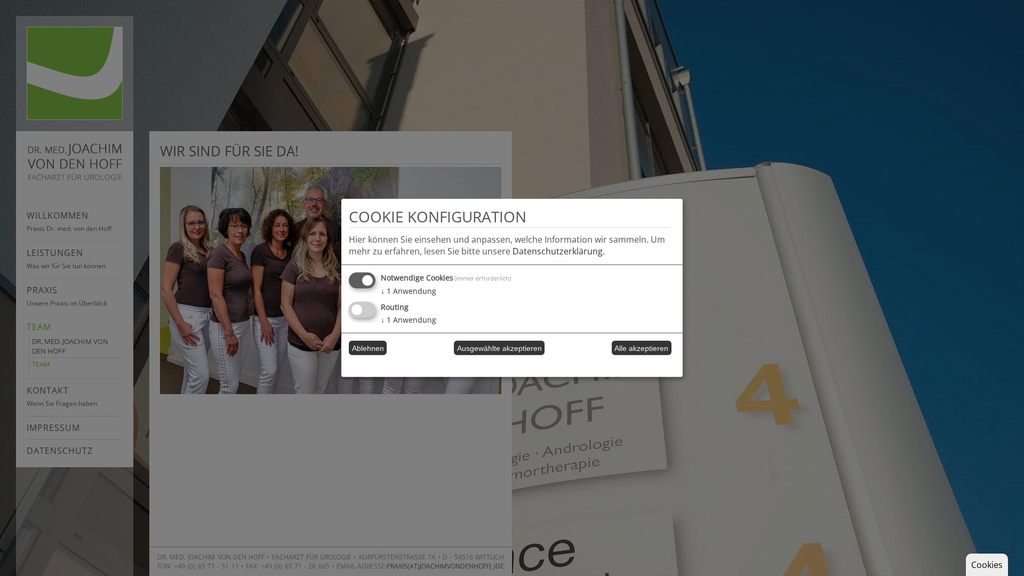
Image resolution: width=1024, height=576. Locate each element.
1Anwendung (408, 291)
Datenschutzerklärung (558, 251)
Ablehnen (368, 348)
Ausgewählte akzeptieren (499, 348)
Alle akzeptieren (641, 348)
